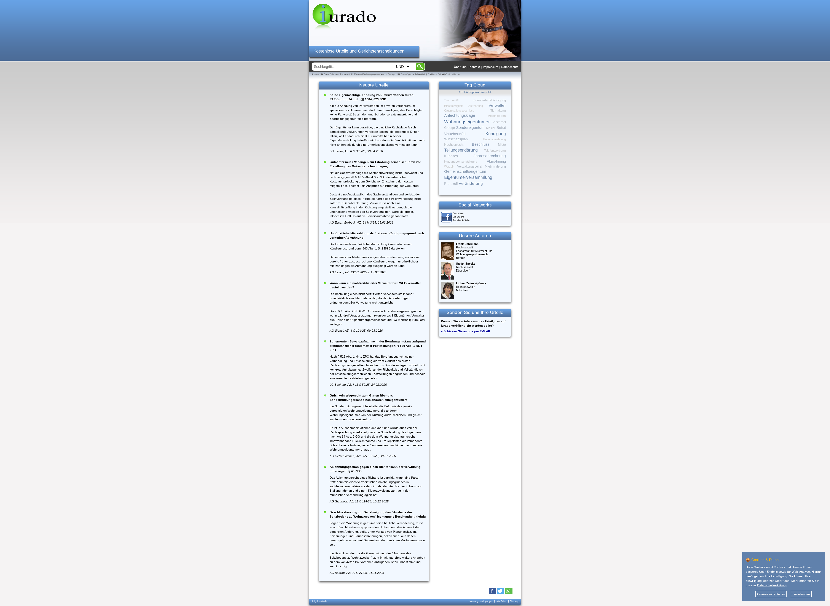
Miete (502, 144)
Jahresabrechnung (490, 156)
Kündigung (495, 133)
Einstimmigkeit (453, 105)
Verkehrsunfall (455, 134)
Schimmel (499, 122)
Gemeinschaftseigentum (465, 171)
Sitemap (514, 601)
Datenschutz (509, 67)
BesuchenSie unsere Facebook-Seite (461, 217)
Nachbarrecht (453, 144)
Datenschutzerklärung (772, 585)
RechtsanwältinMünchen (471, 287)
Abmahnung (496, 161)
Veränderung (471, 183)
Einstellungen (801, 594)
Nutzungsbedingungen (481, 601)
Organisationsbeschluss (459, 110)
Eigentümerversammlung (468, 177)
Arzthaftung (475, 105)
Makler (490, 128)
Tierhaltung (498, 110)
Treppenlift (451, 100)
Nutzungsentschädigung (460, 161)
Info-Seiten (501, 601)
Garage (449, 128)
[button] (492, 591)
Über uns (460, 67)
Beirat (501, 128)
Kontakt (474, 67)
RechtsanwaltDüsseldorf (465, 267)
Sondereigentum (470, 127)
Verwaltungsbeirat (469, 166)
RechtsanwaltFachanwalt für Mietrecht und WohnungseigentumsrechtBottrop (474, 250)
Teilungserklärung (461, 150)
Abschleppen (497, 115)
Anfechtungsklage (459, 115)
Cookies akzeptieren (771, 594)
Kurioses (451, 156)
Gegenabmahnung (494, 139)
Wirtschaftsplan (456, 139)
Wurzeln (449, 166)
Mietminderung (495, 166)
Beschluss (481, 144)
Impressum (490, 67)
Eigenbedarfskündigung (489, 100)
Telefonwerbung (495, 150)
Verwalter (497, 105)
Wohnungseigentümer (467, 121)
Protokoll (451, 183)
